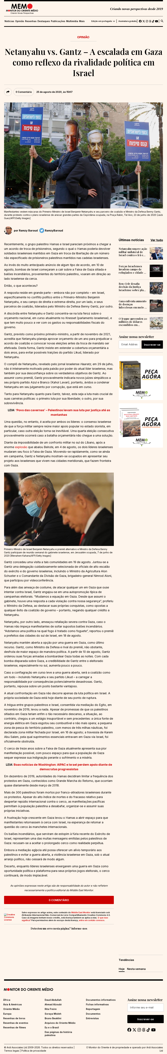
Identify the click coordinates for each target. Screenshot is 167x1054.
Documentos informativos (101, 999)
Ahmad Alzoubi (53, 1004)
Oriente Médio (11, 1009)
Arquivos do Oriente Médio (60, 1022)
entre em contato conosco (91, 920)
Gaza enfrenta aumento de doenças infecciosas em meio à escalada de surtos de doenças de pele (132, 304)
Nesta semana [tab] (136, 969)
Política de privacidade (33, 1050)
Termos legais (11, 1050)
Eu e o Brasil (52, 1027)
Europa (7, 1013)
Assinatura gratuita (127, 21)
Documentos (93, 1013)
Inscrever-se (152, 344)
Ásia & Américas (12, 1004)
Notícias (9, 21)
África (6, 999)
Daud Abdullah (53, 999)
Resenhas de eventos (15, 1022)
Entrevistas (92, 1018)
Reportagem (93, 1009)
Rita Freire (51, 1009)
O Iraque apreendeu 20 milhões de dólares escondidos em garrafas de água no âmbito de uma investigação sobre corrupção (133, 322)
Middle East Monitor (81, 912)
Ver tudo (157, 240)
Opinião (19, 21)
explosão (21, 447)
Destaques (44, 21)
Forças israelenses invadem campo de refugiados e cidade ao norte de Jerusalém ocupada (133, 269)
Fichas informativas (97, 1004)
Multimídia (72, 21)
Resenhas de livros (14, 1018)
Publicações (58, 21)
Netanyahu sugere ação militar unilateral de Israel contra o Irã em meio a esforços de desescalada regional (133, 252)
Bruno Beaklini (53, 1018)
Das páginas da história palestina (58, 1033)
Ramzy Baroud (28, 230)
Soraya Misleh (53, 1013)
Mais (82, 21)
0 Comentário (24, 92)
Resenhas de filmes (14, 1027)
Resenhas (31, 21)
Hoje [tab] (122, 969)
